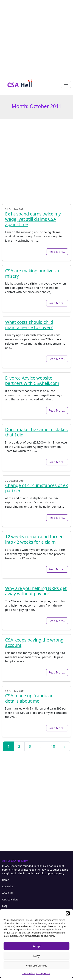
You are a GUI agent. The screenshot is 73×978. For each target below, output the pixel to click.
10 (53, 746)
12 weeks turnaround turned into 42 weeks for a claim (34, 539)
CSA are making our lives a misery (32, 273)
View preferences (36, 965)
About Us (7, 893)
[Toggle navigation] (66, 84)
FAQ (4, 906)
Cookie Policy (28, 973)
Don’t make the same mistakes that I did (36, 432)
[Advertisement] (36, 36)
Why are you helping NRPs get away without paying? (36, 590)
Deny (36, 956)
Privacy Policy (43, 973)
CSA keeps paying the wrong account (34, 642)
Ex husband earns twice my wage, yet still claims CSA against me (33, 219)
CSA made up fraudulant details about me (30, 698)
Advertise (7, 886)
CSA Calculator (10, 899)
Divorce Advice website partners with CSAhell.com (32, 380)
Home (5, 880)
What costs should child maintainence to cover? (29, 324)
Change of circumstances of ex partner (36, 488)
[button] (67, 913)
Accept (36, 946)
